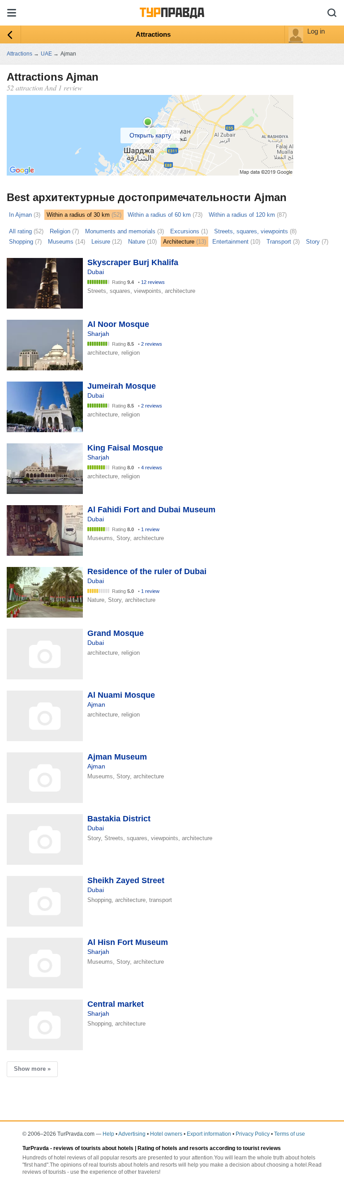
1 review (150, 529)
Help (108, 1134)
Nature (136, 241)
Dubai (95, 271)
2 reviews (151, 344)
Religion (60, 231)
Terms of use (289, 1134)
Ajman (96, 704)
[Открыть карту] (150, 173)
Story (313, 241)
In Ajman (20, 214)
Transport (279, 241)
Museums (60, 241)
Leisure (100, 241)
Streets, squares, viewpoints (251, 231)
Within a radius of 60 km (159, 214)
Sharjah (98, 333)
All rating (20, 231)
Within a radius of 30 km (78, 214)
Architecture (178, 241)
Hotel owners (166, 1134)
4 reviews (151, 467)
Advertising (132, 1134)
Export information (209, 1134)
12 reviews (153, 282)
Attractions (153, 34)
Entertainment (230, 241)
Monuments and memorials (120, 231)
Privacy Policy (253, 1134)
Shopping (21, 241)
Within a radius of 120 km (242, 214)
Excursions (184, 231)
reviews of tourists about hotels (93, 1148)
